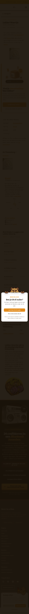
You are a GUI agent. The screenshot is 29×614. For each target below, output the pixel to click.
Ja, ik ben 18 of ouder (14, 310)
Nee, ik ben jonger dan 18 (14, 313)
